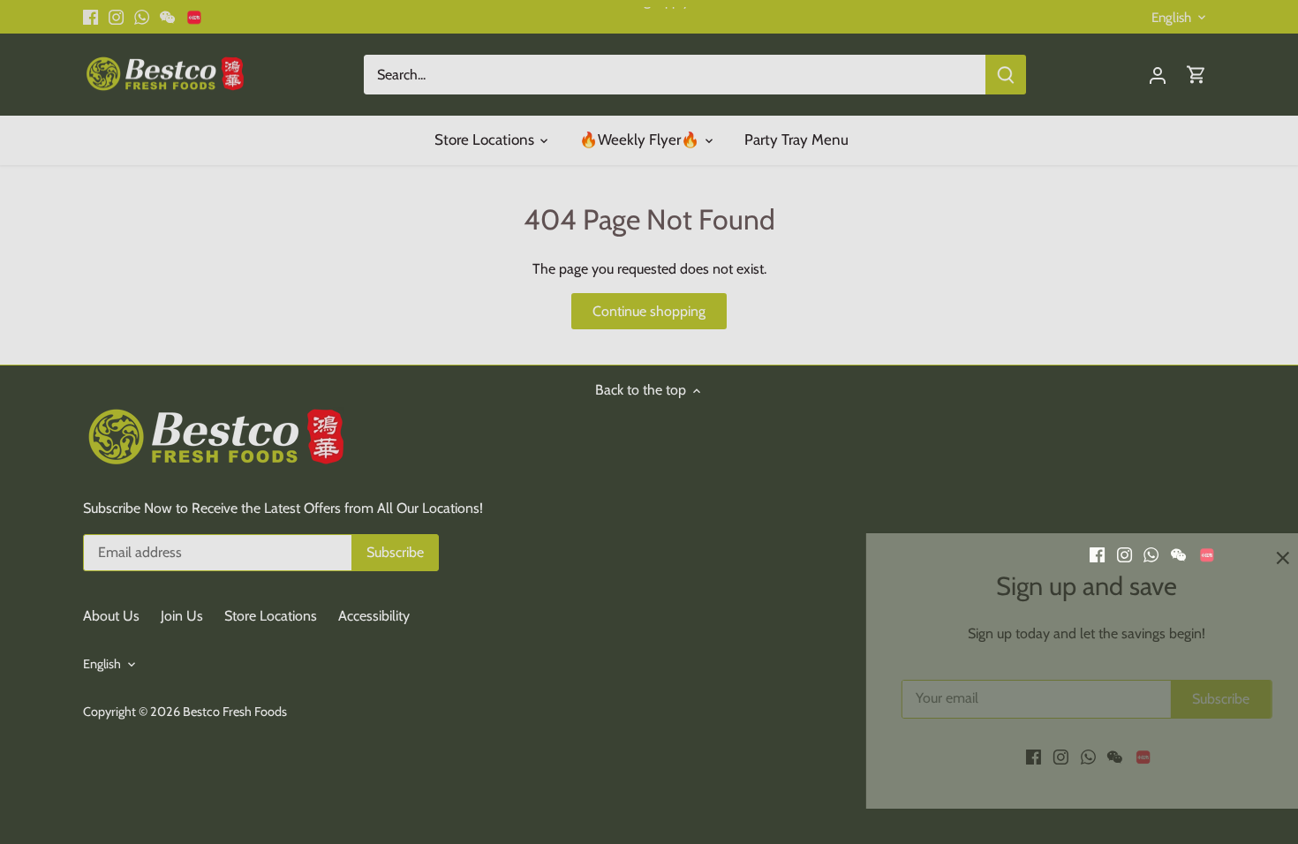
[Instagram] (1015, 756)
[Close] (1238, 558)
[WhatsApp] (1043, 756)
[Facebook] (988, 756)
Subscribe (1176, 698)
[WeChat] (1069, 756)
